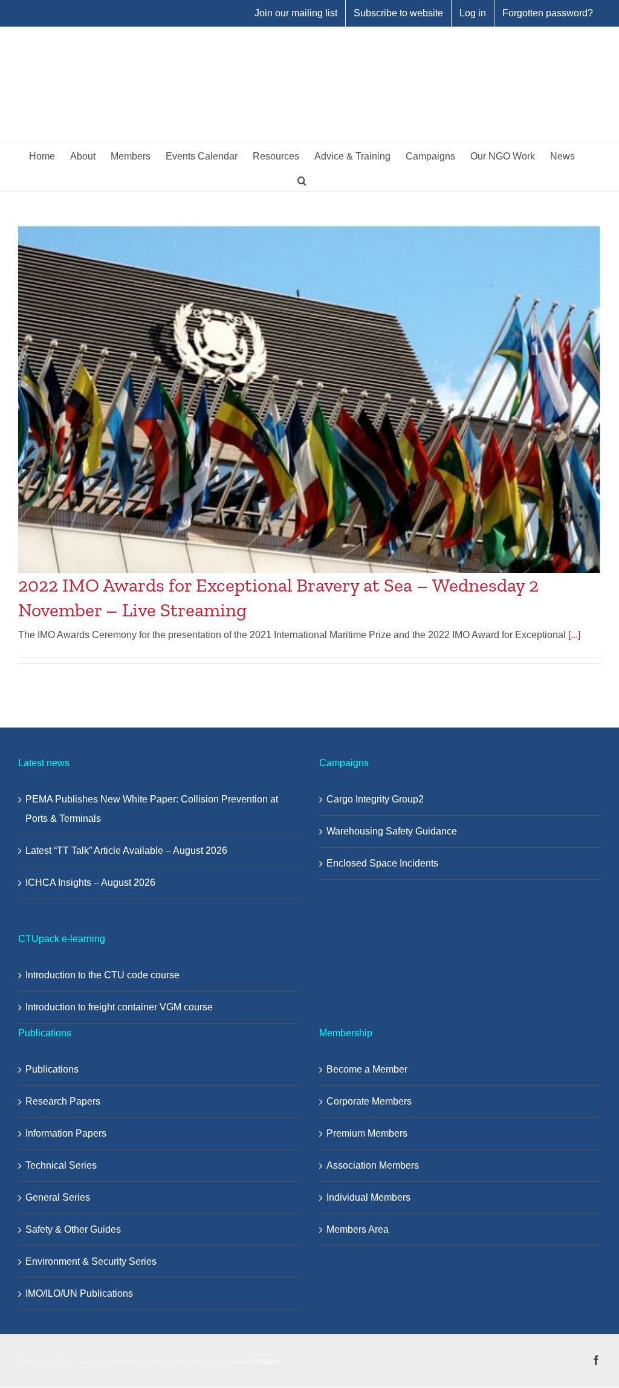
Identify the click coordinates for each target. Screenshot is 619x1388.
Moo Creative (258, 1361)
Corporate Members (369, 1101)
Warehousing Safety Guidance (391, 831)
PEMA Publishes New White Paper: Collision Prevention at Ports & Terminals (151, 809)
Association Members (372, 1165)
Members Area (357, 1229)
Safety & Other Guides (73, 1229)
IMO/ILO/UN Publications (79, 1293)
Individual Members (368, 1197)
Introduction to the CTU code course (102, 975)
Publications (52, 1069)
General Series (57, 1197)
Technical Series (61, 1165)
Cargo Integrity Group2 (375, 799)
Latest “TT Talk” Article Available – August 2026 (126, 850)
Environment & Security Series (91, 1261)
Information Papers (65, 1133)
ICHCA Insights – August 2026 (90, 882)
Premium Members (366, 1133)
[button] (301, 179)
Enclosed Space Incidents (382, 863)
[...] (574, 635)
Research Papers (62, 1101)
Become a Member (366, 1069)
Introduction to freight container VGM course (119, 1007)
